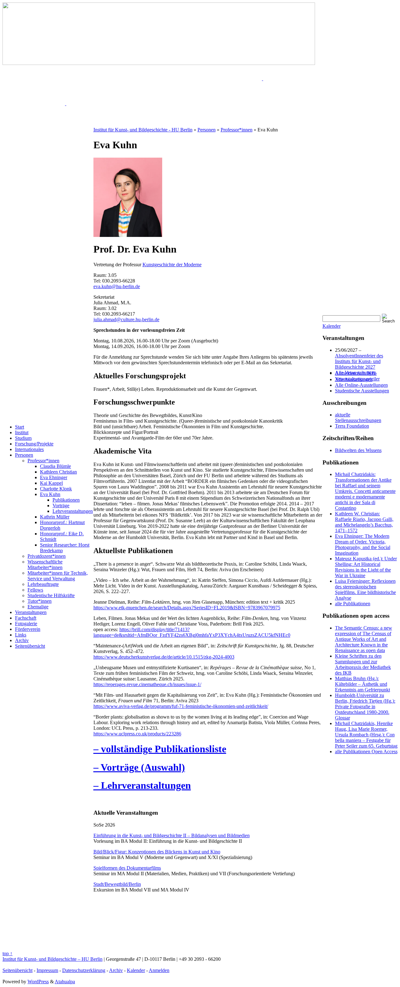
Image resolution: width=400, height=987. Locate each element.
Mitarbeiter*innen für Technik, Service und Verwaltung (58, 575)
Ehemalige (38, 606)
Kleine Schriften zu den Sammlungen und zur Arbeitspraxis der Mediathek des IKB (363, 664)
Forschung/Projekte (34, 443)
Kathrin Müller (54, 516)
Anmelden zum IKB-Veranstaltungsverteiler (357, 376)
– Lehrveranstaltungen (142, 785)
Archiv (22, 640)
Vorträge (60, 505)
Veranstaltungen (31, 612)
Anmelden (159, 970)
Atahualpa (65, 981)
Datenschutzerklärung (83, 970)
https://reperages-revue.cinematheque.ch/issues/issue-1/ (147, 684)
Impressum (47, 970)
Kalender (331, 326)
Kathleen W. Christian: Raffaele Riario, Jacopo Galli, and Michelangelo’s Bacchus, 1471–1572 (364, 522)
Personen (24, 455)
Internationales (29, 449)
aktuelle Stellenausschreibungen (358, 417)
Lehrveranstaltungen (72, 511)
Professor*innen (43, 460)
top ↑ (7, 953)
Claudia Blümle (55, 466)
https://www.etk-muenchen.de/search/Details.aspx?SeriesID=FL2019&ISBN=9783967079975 (186, 607)
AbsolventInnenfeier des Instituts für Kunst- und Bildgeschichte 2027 (359, 361)
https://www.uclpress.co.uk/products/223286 (137, 733)
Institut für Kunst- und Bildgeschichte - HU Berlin (142, 129)
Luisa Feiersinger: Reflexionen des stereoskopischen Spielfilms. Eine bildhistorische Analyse (365, 589)
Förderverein (27, 629)
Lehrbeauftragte (43, 584)
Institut (21, 432)
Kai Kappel (51, 483)
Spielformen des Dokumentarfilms (127, 868)
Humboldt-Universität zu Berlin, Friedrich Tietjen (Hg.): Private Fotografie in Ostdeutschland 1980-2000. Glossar (365, 706)
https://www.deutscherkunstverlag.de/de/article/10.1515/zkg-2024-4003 (163, 657)
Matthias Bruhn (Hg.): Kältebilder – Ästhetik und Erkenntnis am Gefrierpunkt (362, 684)
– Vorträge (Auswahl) (139, 767)
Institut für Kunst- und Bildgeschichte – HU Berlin (52, 959)
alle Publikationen (352, 603)
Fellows (35, 589)
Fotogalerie (26, 623)
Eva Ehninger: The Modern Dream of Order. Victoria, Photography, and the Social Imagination (362, 544)
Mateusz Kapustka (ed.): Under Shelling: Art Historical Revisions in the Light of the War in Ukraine (366, 567)
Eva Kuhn (50, 494)
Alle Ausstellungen (353, 379)
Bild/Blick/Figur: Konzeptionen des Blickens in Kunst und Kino (156, 851)
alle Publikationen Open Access (366, 751)
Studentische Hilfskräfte (51, 595)
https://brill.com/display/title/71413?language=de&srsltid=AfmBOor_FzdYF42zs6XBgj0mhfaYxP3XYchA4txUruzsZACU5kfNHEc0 (191, 632)
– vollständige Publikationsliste (159, 748)
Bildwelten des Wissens (358, 450)
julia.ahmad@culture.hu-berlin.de (126, 319)
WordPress (38, 981)
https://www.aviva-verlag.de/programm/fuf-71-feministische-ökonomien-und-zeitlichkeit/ (180, 706)
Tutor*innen (40, 601)
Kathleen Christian (58, 471)
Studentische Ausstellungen (362, 390)
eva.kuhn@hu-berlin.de (116, 286)
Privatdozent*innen (47, 556)
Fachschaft (25, 618)
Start (19, 427)
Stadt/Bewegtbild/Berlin (117, 884)
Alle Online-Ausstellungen (361, 385)
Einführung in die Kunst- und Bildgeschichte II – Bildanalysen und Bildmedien (171, 835)
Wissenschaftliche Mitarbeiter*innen (45, 564)
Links (20, 634)
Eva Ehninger (53, 477)
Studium (23, 438)
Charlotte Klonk (56, 488)
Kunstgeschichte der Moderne (172, 264)
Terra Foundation (352, 426)
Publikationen (66, 500)
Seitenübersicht (30, 646)
